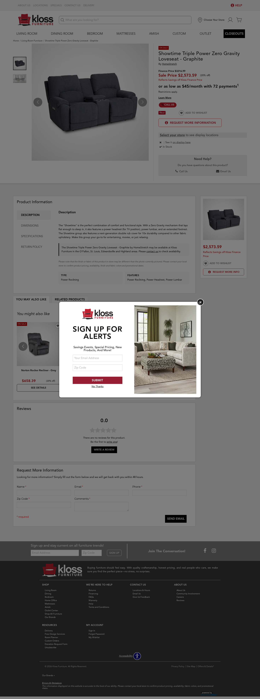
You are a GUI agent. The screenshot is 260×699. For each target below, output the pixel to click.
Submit (97, 380)
